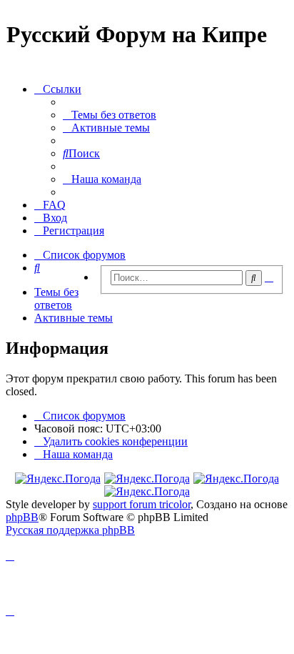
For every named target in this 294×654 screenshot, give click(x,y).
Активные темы (73, 318)
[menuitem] (109, 115)
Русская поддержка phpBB (70, 530)
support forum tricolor (142, 504)
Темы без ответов (56, 298)
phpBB (22, 517)
